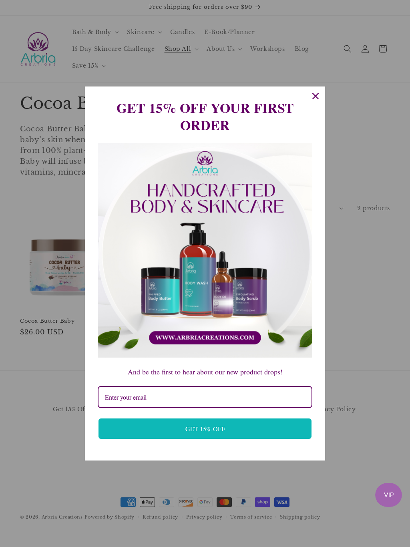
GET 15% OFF (205, 428)
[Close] (315, 96)
